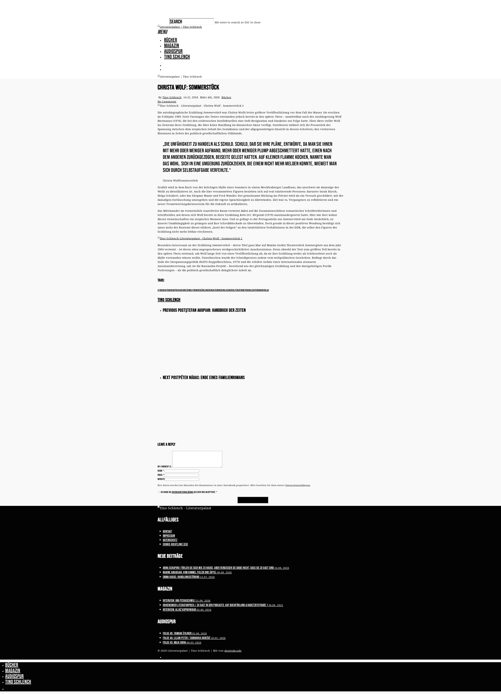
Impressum (169, 535)
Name (161, 470)
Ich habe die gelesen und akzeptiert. (189, 492)
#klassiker (228, 290)
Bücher (170, 40)
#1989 (160, 290)
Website (161, 479)
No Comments (167, 101)
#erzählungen (204, 290)
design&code (233, 650)
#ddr (195, 290)
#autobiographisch (172, 290)
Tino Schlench (177, 56)
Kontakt (167, 531)
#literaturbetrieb (241, 290)
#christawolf (187, 290)
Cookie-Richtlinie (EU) (175, 544)
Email (161, 474)
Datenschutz (170, 540)
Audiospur (173, 51)
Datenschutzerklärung (297, 485)
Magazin (171, 45)
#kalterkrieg (217, 290)
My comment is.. (165, 466)
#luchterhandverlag (259, 290)
